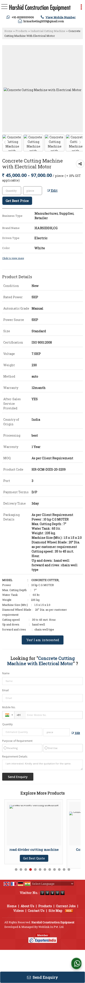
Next (80, 142)
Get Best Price (17, 200)
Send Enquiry (45, 977)
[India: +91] (8, 715)
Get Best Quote (50, 862)
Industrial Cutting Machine (48, 31)
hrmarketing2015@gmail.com (43, 21)
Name (6, 673)
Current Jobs (66, 906)
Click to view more (13, 258)
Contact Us (36, 910)
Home (8, 31)
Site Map (55, 910)
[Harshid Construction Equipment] (40, 8)
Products (21, 31)
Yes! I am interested (42, 640)
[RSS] (69, 910)
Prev (5, 142)
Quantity (7, 724)
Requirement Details (14, 756)
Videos (18, 910)
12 (69, 869)
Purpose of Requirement (17, 740)
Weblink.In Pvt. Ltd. (51, 927)
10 (59, 869)
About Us (27, 906)
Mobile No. (9, 707)
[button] (61, 17)
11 (64, 869)
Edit (54, 190)
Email (5, 690)
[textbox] (32, 190)
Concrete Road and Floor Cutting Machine (49, 851)
